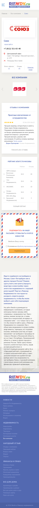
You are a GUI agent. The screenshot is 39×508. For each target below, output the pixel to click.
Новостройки (7, 426)
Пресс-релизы (8, 406)
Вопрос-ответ (7, 452)
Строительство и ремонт (11, 488)
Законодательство (9, 477)
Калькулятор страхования (11, 475)
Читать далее (17, 141)
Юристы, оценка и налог (11, 470)
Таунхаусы (6, 431)
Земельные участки (9, 436)
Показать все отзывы (19, 150)
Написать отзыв (30, 68)
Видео (5, 418)
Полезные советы (9, 493)
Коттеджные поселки (10, 434)
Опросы (5, 456)
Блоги (5, 408)
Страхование (7, 467)
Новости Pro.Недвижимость (12, 403)
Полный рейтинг (19, 206)
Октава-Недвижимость (27, 143)
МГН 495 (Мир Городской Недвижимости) (11, 198)
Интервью (6, 413)
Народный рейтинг (9, 449)
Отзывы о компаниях (10, 447)
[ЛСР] (19, 89)
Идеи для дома (8, 495)
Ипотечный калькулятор (11, 472)
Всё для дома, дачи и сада (12, 490)
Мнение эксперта (9, 411)
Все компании (7, 438)
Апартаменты (7, 429)
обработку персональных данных (28, 246)
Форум (5, 454)
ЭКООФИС (9, 187)
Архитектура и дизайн (10, 485)
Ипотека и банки (8, 465)
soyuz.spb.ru (8, 44)
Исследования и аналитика (12, 415)
